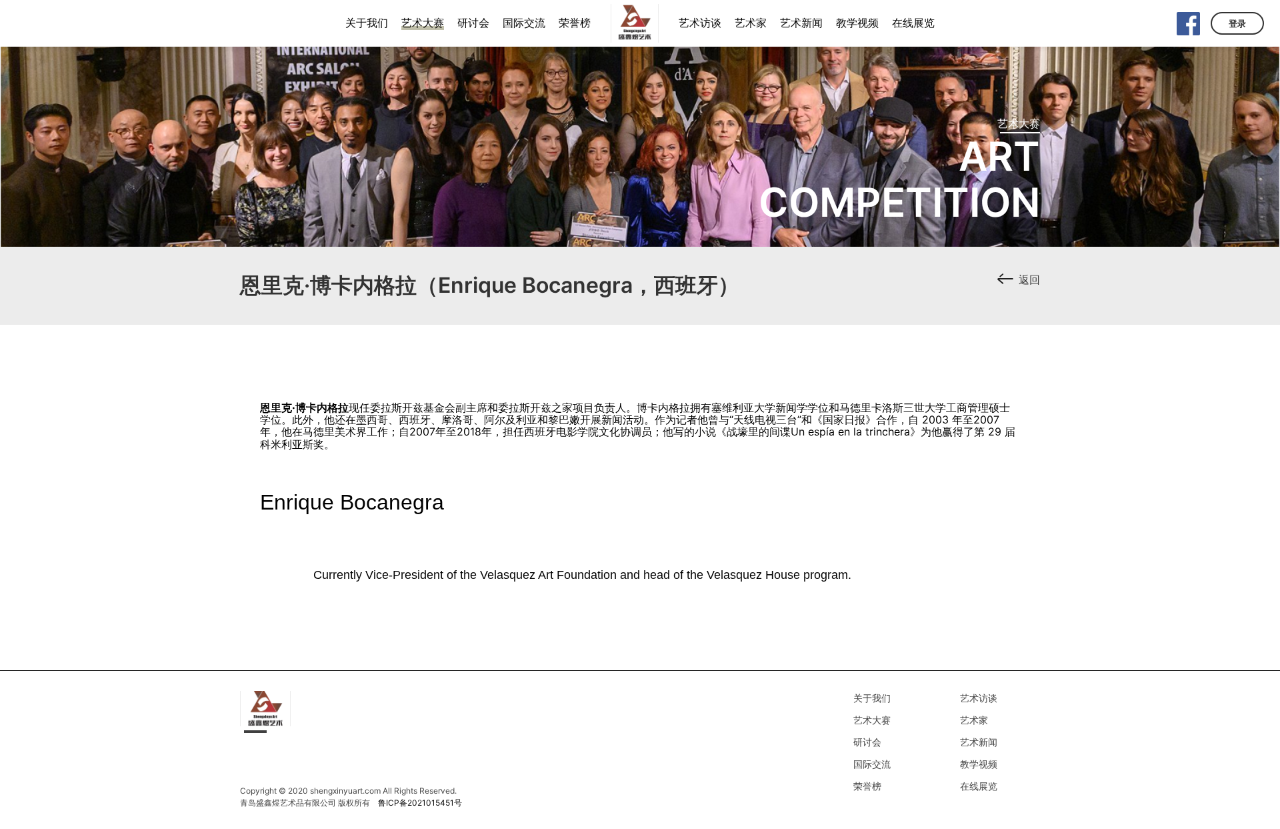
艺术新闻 (978, 742)
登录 (1237, 23)
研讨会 (867, 742)
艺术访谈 (978, 698)
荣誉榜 (867, 786)
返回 (1029, 279)
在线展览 (978, 786)
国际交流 (872, 764)
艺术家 (974, 720)
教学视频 (978, 764)
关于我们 (872, 698)
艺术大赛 (872, 720)
